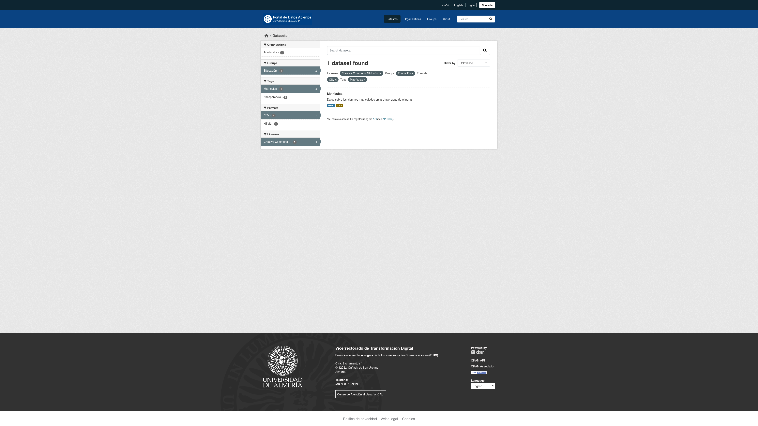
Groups (431, 19)
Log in (471, 5)
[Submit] (491, 19)
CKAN (477, 352)
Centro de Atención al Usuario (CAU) (361, 394)
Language (478, 380)
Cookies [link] (408, 418)
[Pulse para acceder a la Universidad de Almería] (282, 366)
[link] (487, 5)
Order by (449, 63)
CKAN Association (483, 366)
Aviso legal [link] (389, 418)
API (375, 119)
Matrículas (334, 93)
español (444, 5)
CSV (340, 105)
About (446, 19)
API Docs (387, 119)
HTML (331, 105)
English (458, 5)
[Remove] (380, 73)
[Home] (266, 35)
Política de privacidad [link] (360, 418)
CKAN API (478, 360)
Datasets (392, 19)
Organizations (412, 19)
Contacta (487, 5)
